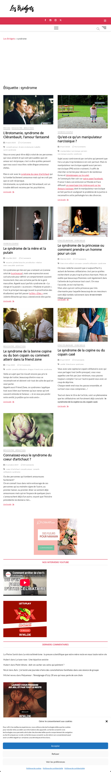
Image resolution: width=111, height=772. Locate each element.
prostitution (30, 262)
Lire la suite (12, 192)
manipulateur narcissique (70, 151)
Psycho (6, 128)
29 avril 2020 (64, 147)
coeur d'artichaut (13, 469)
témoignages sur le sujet (77, 175)
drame (21, 147)
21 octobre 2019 (11, 465)
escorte (9, 262)
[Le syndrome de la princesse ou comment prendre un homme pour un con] (83, 222)
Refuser (55, 754)
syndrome (12, 150)
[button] (106, 721)
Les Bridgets (9, 38)
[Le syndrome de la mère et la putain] (28, 223)
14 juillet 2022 (10, 258)
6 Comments (26, 258)
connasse (78, 263)
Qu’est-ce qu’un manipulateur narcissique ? (80, 139)
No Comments (80, 147)
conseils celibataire (90, 263)
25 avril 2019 (64, 360)
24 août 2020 (10, 143)
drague (31, 369)
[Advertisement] (55, 63)
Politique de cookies (33, 768)
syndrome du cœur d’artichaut (35, 174)
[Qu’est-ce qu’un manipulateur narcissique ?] (83, 112)
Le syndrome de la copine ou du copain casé (81, 352)
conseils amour (12, 147)
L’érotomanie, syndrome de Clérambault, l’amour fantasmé (26, 135)
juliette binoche (19, 262)
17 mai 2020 (10, 365)
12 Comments (25, 143)
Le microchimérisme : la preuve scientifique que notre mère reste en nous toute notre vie (65, 654)
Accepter (55, 746)
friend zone (38, 369)
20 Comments (28, 465)
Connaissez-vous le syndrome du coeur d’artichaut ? (27, 457)
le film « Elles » (36, 293)
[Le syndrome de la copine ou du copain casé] (83, 325)
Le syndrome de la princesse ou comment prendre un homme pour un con (81, 249)
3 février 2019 (65, 259)
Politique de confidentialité (53, 768)
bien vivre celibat (67, 263)
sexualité (11, 265)
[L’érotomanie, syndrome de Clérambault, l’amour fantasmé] (28, 109)
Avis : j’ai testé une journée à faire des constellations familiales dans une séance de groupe (56, 670)
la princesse (16, 273)
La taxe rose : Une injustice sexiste (31, 659)
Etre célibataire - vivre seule (71, 240)
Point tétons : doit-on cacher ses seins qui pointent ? (39, 664)
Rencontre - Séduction (23, 128)
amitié (8, 369)
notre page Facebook (93, 178)
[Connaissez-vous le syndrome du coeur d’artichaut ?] (28, 430)
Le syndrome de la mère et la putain (24, 250)
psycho (70, 154)
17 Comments (80, 259)
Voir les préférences (55, 762)
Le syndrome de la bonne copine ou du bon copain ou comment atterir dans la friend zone (27, 355)
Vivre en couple (65, 132)
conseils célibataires (19, 369)
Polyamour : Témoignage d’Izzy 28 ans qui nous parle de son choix (52, 675)
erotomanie (29, 147)
